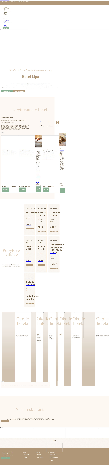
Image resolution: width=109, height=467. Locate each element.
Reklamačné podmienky (54, 457)
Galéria (5, 12)
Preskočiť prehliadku (7, 0)
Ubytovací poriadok (53, 454)
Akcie (5, 13)
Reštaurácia (6, 20)
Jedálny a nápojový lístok (19, 91)
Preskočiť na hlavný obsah (2, 0)
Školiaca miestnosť (7, 10)
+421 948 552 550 (13, 1)
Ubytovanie (5, 18)
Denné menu (5, 421)
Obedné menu (39, 455)
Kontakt (5, 14)
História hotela (26, 454)
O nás (5, 21)
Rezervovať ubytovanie (7, 91)
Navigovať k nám (6, 457)
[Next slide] (3, 132)
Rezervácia (6, 28)
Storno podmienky (53, 455)
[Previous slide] (2, 132)
